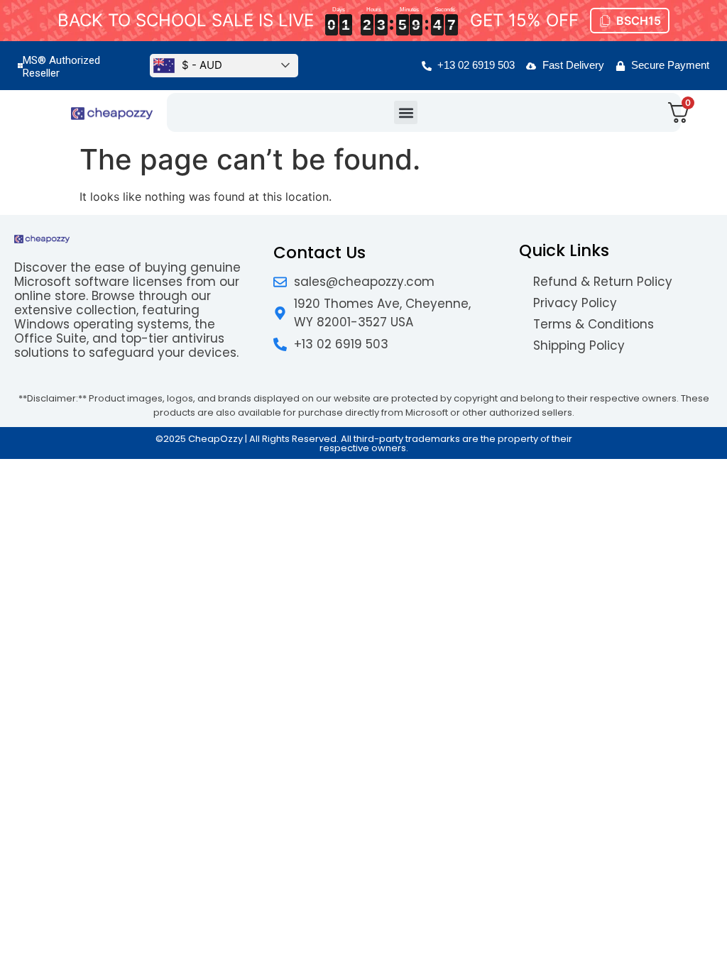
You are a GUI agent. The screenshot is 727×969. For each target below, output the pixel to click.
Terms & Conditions (593, 324)
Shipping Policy (579, 345)
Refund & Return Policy (602, 281)
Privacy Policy (575, 302)
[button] (405, 112)
